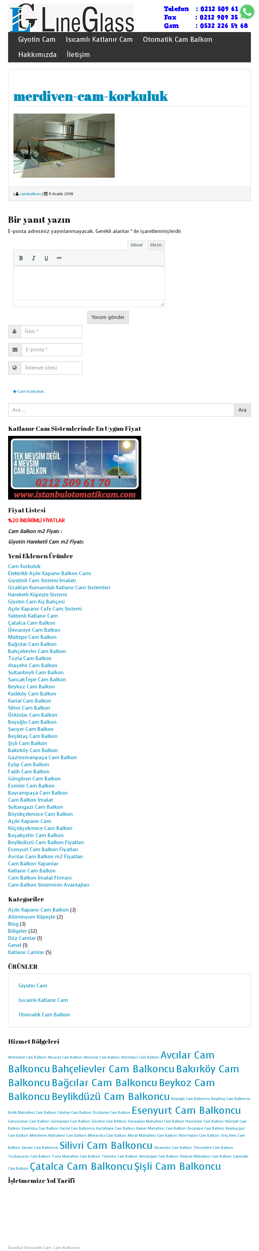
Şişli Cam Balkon (27, 743)
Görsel (137, 245)
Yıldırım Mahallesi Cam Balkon (206, 1156)
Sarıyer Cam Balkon (31, 729)
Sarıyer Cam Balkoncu (40, 1147)
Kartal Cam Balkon (29, 700)
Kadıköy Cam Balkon (32, 693)
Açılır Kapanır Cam (29, 821)
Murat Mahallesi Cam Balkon (152, 1135)
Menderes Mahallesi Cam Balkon (58, 1135)
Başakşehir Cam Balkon (36, 835)
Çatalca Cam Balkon (31, 623)
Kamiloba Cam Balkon (40, 1128)
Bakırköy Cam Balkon (33, 750)
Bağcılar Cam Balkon (32, 644)
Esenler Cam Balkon (31, 785)
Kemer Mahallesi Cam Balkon (161, 1128)
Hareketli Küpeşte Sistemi (37, 594)
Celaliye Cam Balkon (74, 1112)
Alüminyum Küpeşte (31, 917)
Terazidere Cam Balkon (213, 1147)
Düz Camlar (22, 938)
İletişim (78, 54)
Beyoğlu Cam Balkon (32, 722)
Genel (14, 945)
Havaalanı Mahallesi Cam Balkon (156, 1121)
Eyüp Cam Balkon (28, 764)
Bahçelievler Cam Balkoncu (113, 1069)
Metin (156, 245)
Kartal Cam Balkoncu (77, 1128)
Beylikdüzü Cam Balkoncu (111, 1096)
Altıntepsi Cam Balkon (140, 1057)
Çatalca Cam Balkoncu (81, 1166)
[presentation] (21, 257)
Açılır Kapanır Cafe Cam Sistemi (45, 608)
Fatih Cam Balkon (29, 771)
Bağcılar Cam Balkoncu (104, 1083)
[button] (21, 258)
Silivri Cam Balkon (29, 708)
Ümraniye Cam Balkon (34, 630)
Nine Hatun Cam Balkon (198, 1135)
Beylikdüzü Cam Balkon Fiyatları (46, 842)
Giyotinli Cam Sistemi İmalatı (42, 580)
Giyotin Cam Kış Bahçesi (36, 601)
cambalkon (30, 194)
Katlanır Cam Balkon (32, 870)
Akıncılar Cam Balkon (102, 1057)
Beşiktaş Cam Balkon (33, 736)
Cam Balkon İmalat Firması (40, 877)
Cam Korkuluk (30, 391)
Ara (242, 410)
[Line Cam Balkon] (71, 17)
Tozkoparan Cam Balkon (29, 1156)
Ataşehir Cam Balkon (32, 665)
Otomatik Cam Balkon (177, 39)
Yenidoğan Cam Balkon (158, 1156)
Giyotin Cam (37, 39)
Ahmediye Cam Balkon (27, 1057)
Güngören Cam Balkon (34, 778)
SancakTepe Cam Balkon (37, 679)
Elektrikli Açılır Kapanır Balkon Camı (49, 573)
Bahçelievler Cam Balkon (37, 651)
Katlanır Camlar (26, 952)
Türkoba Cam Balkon (120, 1156)
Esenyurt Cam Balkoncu (186, 1110)
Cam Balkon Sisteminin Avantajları (48, 885)
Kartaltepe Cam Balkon (115, 1128)
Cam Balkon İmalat (30, 800)
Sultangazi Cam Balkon (35, 807)
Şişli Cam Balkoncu (177, 1166)
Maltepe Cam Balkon (32, 637)
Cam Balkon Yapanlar (33, 863)
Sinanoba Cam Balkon (173, 1147)
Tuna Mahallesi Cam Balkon (76, 1156)
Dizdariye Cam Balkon (111, 1112)
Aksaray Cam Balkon (65, 1057)
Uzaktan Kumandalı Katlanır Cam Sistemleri (59, 587)
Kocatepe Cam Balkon (205, 1128)
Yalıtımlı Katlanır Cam (33, 616)
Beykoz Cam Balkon (31, 686)
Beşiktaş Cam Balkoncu (230, 1098)
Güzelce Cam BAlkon (109, 1121)
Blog (13, 924)
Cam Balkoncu (66, 1247)
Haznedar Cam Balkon (204, 1121)
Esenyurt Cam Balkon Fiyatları (43, 849)
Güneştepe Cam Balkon (70, 1121)
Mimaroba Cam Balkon (107, 1135)
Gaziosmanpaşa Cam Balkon (42, 757)
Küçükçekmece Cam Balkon (40, 828)
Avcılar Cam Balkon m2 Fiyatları (45, 856)
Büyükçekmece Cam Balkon (40, 814)
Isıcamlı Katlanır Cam (99, 39)
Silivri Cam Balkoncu (106, 1145)
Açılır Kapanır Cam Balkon (38, 909)
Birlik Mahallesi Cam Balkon (32, 1112)
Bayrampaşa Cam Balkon (38, 793)
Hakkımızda (37, 54)
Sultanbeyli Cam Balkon (36, 672)
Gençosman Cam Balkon (29, 1121)
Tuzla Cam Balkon (30, 658)
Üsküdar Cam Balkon (32, 715)
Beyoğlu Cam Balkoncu (190, 1098)
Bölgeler (17, 931)
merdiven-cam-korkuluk (90, 96)
